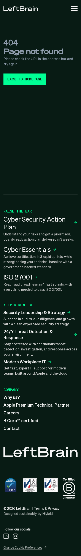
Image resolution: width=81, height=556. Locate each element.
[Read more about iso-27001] (30, 485)
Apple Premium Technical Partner (36, 405)
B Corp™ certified (20, 420)
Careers (11, 412)
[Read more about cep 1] (10, 485)
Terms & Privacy (46, 508)
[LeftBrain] (20, 8)
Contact (11, 428)
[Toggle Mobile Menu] (74, 8)
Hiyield (47, 513)
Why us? (11, 397)
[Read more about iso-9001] (50, 485)
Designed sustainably (20, 513)
